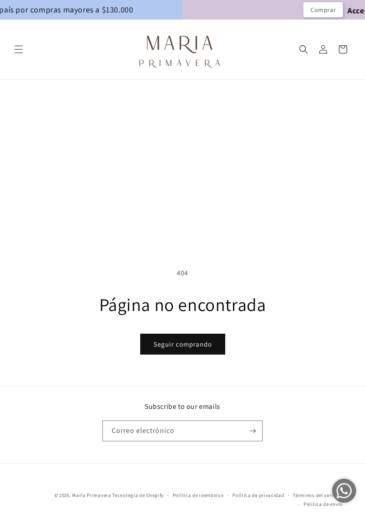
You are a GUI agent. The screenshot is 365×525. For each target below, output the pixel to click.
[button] (18, 49)
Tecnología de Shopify (138, 495)
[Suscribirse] (252, 430)
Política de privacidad (258, 495)
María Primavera (91, 495)
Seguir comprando (183, 344)
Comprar (304, 10)
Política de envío (323, 504)
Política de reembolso (198, 495)
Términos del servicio (318, 495)
